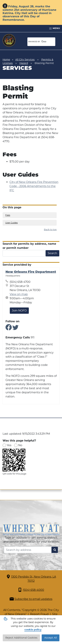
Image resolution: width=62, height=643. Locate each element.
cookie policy (33, 629)
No (20, 445)
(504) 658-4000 (33, 590)
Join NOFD (19, 310)
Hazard (23, 63)
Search (52, 253)
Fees (7, 215)
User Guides (11, 222)
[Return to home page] (9, 40)
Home (6, 59)
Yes (9, 445)
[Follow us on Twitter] (15, 328)
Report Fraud (39, 614)
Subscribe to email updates (33, 599)
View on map (19, 294)
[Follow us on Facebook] (9, 328)
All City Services (25, 59)
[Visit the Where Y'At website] (31, 529)
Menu (56, 28)
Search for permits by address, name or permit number (29, 246)
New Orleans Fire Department (31, 272)
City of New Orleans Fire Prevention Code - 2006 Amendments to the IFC (33, 186)
